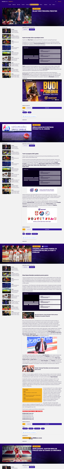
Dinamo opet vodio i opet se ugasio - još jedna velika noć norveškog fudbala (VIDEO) (15, 64)
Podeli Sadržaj (35, 8)
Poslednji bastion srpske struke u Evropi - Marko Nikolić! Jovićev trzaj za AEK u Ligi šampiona (15, 75)
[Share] (23, 108)
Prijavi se (59, 1)
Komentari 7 (25, 29)
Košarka (12, 29)
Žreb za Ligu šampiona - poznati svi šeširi (15, 48)
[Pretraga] (55, 1)
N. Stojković (46, 246)
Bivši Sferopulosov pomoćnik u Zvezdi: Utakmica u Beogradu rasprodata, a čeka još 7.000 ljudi (15, 31)
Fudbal (12, 46)
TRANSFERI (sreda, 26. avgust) (15, 42)
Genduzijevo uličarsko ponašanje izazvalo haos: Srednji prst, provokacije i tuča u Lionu (15, 37)
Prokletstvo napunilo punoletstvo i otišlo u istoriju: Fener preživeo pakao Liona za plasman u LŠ (15, 70)
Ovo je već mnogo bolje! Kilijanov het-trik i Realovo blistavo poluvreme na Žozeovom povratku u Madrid (15, 59)
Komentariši (32, 29)
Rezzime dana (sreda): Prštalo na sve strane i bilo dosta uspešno (15, 53)
